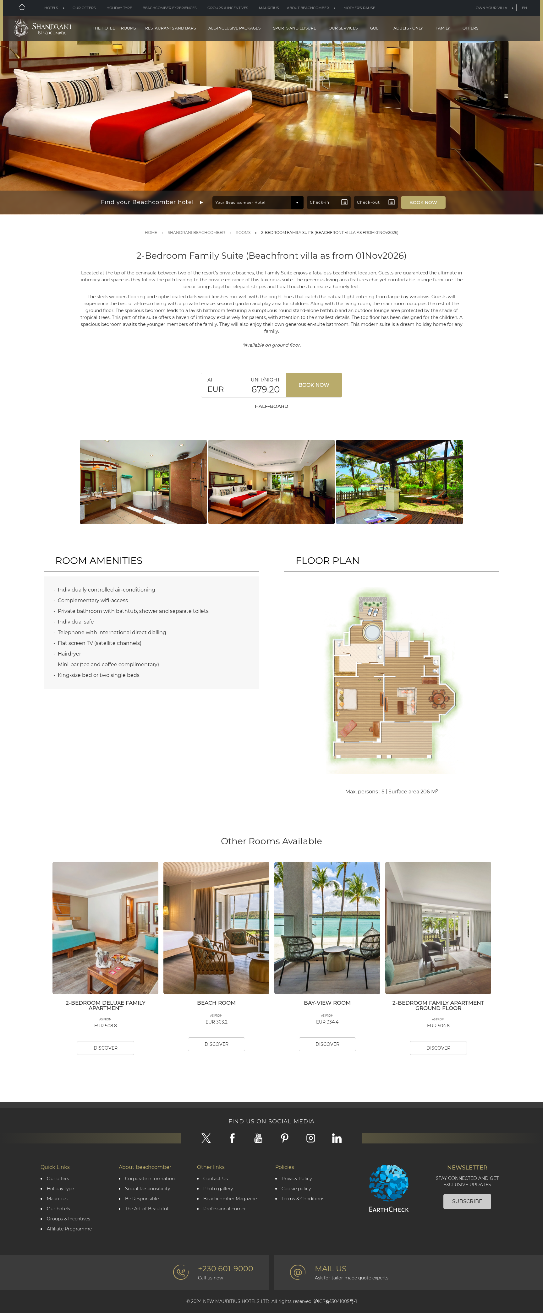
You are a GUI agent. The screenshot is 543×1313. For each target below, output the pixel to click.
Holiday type (119, 8)
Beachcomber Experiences (170, 8)
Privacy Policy (297, 1178)
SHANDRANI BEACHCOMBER (196, 232)
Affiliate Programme (69, 1229)
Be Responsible (142, 1199)
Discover (106, 1048)
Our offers (58, 1178)
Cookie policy (296, 1188)
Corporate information (150, 1178)
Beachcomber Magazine (230, 1199)
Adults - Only (408, 28)
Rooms (128, 28)
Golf (375, 28)
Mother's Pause (359, 8)
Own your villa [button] (491, 8)
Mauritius (269, 8)
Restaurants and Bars (170, 28)
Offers (470, 28)
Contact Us (215, 1178)
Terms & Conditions (303, 1199)
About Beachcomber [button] (308, 8)
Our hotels (58, 1209)
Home (151, 232)
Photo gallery (218, 1188)
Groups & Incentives (227, 8)
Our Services (343, 28)
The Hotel (104, 28)
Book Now (314, 385)
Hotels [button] (51, 8)
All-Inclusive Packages (234, 28)
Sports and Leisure (294, 28)
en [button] (524, 8)
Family (443, 28)
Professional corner (224, 1209)
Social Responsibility (147, 1188)
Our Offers (84, 8)
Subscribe (467, 1201)
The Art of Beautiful (146, 1209)
